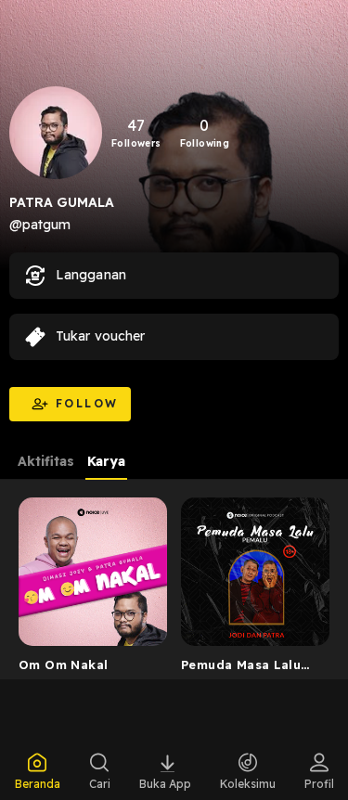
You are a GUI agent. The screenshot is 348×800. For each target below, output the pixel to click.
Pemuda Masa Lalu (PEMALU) (241, 668)
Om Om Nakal (63, 664)
